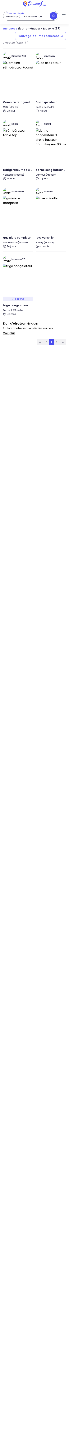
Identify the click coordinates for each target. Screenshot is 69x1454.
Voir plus (9, 333)
